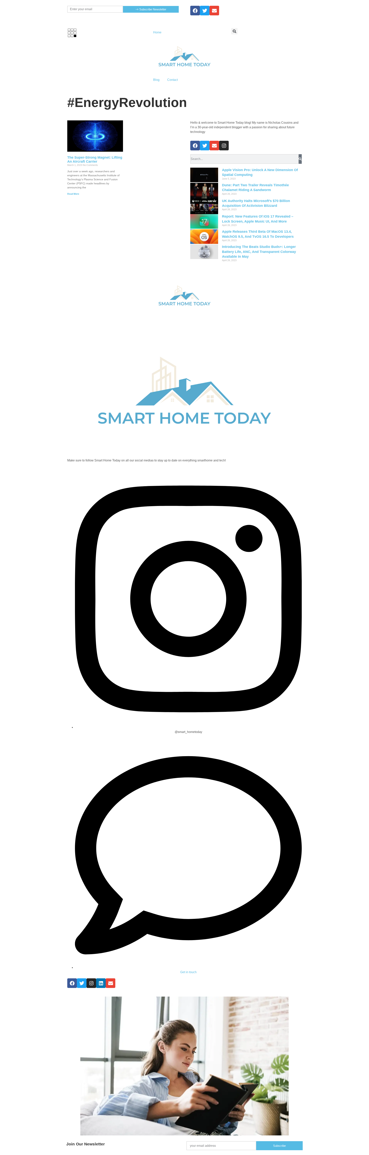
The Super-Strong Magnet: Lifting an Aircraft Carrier (94, 160)
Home (157, 32)
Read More (73, 194)
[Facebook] (195, 10)
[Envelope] (214, 145)
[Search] (300, 159)
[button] (234, 31)
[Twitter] (204, 10)
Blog (156, 79)
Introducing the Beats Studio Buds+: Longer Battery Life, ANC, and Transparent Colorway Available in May (259, 251)
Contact (172, 79)
